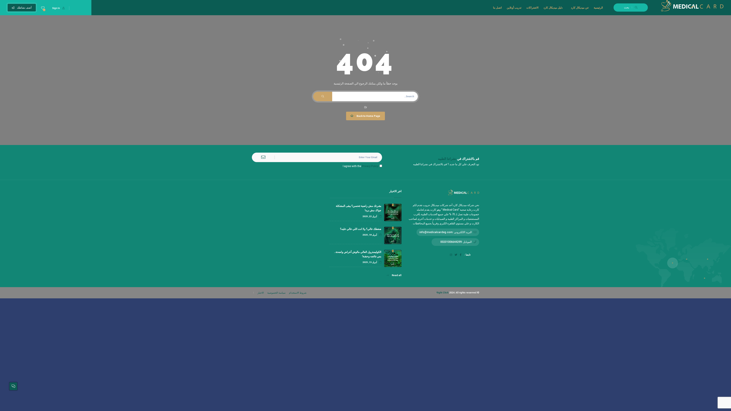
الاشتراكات (532, 7)
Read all (396, 275)
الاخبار (261, 292)
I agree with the (360, 166)
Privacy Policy (370, 166)
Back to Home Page (368, 116)
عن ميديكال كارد (580, 7)
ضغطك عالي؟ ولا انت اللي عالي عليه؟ (360, 228)
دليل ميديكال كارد (553, 7)
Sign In (56, 8)
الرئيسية (598, 7)
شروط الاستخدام (297, 292)
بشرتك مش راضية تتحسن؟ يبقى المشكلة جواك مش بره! (358, 208)
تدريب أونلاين (514, 7)
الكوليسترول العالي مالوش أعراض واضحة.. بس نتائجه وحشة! (357, 254)
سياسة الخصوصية (276, 292)
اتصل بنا (497, 7)
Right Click (442, 292)
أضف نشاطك (24, 7)
